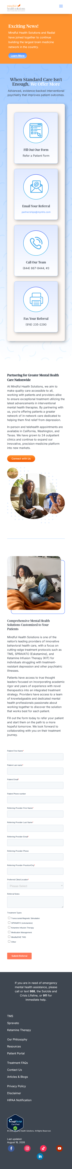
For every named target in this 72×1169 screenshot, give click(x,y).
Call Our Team (36, 262)
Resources (14, 1046)
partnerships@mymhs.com (36, 212)
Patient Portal (16, 1053)
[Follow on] (19, 1148)
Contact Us (14, 1069)
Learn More (17, 55)
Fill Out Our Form (36, 150)
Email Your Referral (36, 206)
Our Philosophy (17, 1039)
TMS (10, 1016)
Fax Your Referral (36, 318)
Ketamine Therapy (19, 1030)
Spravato (13, 1023)
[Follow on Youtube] (59, 1148)
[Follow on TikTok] (43, 1148)
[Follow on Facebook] (11, 1148)
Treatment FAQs (17, 1063)
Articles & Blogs (17, 1076)
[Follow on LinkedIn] (40, 1156)
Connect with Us (21, 458)
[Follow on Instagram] (27, 1148)
